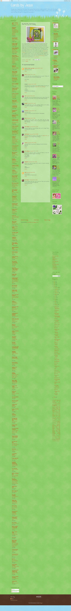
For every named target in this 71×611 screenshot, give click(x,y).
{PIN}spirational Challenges (14, 197)
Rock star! (56, 373)
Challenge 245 (14, 410)
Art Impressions (56, 402)
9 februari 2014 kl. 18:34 (33, 180)
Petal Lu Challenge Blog (15, 474)
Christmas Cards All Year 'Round (15, 204)
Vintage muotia (57, 324)
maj (55, 299)
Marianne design (54, 421)
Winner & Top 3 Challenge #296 (14, 240)
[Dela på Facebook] (38, 59)
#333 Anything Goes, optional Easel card (15, 133)
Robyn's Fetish (55, 430)
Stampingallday (58, 438)
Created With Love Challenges (40, 86)
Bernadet (26, 110)
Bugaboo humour (57, 382)
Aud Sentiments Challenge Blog (15, 176)
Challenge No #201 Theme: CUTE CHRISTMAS (15, 264)
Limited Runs (58, 420)
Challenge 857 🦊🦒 (15, 24)
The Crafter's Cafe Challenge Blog (15, 131)
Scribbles (53, 263)
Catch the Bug (41, 55)
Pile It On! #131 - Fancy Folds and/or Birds (15, 560)
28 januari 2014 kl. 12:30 (31, 172)
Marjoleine (26, 161)
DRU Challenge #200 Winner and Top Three (15, 327)
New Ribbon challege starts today (15, 567)
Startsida (36, 220)
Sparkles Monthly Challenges (15, 116)
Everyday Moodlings (55, 60)
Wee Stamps (54, 269)
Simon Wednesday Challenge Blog (15, 48)
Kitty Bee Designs (15, 400)
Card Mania (14, 449)
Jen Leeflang (27, 151)
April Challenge (14, 491)
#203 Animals (14, 117)
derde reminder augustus (14, 90)
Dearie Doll (57, 407)
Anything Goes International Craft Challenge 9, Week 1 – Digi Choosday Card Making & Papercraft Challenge (15, 60)
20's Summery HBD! (58, 178)
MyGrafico (58, 424)
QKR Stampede (14, 285)
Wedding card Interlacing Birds (56, 79)
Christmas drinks (56, 344)
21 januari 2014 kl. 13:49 (31, 74)
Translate (56, 88)
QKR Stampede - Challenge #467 (14, 287)
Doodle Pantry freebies (54, 259)
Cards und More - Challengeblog (15, 517)
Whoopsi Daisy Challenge (14, 425)
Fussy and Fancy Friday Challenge (15, 436)
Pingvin (55, 364)
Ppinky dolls (58, 428)
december (56, 287)
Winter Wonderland (14, 302)
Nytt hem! (56, 389)
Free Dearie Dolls (55, 261)
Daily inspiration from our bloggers (57, 77)
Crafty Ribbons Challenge (14, 565)
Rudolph (55, 312)
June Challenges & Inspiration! (15, 229)
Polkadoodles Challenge (14, 28)
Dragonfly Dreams (15, 165)
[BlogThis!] (36, 59)
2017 (54, 281)
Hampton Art (54, 416)
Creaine (26, 142)
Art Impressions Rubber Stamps (15, 38)
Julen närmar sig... (56, 338)
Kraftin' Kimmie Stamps (15, 227)
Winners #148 (14, 401)
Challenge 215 (14, 415)
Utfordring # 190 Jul (15, 523)
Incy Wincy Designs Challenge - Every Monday (15, 268)
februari (56, 304)
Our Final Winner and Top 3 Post (15, 304)
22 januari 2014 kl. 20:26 (33, 126)
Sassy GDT (58, 431)
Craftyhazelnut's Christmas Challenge (15, 314)
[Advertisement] (35, 211)
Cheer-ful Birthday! (56, 332)
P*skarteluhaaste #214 (57, 380)
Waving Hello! (56, 359)
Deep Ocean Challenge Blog (14, 501)
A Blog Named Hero (14, 582)
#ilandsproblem (56, 361)
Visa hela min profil (14, 600)
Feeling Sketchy (14, 362)
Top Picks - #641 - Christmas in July (15, 224)
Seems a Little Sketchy (56, 435)
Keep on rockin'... (57, 323)
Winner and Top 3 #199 (15, 519)
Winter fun (56, 370)
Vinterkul (56, 318)
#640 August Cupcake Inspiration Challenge (15, 161)
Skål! (55, 368)
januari (56, 306)
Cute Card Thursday (13, 343)
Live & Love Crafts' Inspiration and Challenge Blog (15, 571)
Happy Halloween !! (15, 348)
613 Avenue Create (15, 183)
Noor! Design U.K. (15, 491)
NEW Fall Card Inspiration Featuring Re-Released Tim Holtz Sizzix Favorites (57, 37)
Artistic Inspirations (14, 414)
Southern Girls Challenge (14, 368)
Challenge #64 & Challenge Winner (15, 534)
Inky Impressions (57, 417)
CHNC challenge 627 (15, 316)
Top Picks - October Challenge (15, 573)
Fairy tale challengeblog (14, 479)
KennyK (54, 418)
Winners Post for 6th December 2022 (15, 309)
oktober (56, 291)
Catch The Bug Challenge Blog (14, 357)
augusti (56, 294)
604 (12, 112)
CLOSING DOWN (14, 249)
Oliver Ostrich (56, 326)
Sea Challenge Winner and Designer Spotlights (15, 74)
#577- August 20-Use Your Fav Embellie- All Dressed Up (15, 96)
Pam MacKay (27, 126)
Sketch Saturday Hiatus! (14, 253)
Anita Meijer (27, 180)
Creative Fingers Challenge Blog (15, 44)
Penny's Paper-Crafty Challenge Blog (15, 243)
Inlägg (13, 589)
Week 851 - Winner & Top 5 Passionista (15, 68)
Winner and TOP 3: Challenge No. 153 (15, 465)
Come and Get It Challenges (15, 512)
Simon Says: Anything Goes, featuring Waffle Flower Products (15, 51)
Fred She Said (58, 415)
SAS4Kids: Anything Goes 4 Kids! (15, 193)
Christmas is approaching (56, 308)
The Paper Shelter (15, 232)
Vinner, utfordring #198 (15, 354)
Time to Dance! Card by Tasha (15, 40)
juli (55, 296)
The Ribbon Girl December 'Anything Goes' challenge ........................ (15, 445)
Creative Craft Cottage (14, 386)
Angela (26, 103)
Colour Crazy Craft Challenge (15, 295)
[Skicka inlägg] (33, 59)
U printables (54, 266)
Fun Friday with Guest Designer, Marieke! (14, 507)
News (13, 292)
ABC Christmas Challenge (14, 153)
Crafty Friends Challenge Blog (14, 291)
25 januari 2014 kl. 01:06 (33, 161)
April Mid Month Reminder (14, 422)
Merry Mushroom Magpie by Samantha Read (15, 320)
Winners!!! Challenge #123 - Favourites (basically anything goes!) (15, 281)
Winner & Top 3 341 (15, 578)
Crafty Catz (14, 215)
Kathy (26, 118)
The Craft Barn (14, 468)
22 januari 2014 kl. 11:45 (32, 110)
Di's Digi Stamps (56, 409)
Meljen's (58, 421)
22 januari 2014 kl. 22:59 (33, 134)
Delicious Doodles (55, 408)
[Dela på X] (37, 59)
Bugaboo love (56, 350)
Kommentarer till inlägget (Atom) (32, 222)
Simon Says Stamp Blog (56, 34)
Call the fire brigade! (56, 335)
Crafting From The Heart (15, 410)
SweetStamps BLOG (14, 487)
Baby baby (56, 352)
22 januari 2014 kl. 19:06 (31, 118)
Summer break (14, 459)
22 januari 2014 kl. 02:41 (30, 96)
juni (55, 298)
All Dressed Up (56, 401)
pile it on (13, 559)
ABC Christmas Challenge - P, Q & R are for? (15, 155)
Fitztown (53, 415)
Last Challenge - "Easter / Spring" (14, 503)
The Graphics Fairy (55, 264)
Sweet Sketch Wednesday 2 (14, 101)
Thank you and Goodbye (14, 234)
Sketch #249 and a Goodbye (15, 364)
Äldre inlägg (47, 220)
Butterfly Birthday (56, 347)
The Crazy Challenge (13, 495)
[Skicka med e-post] (35, 59)
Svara (26, 71)
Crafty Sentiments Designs (15, 331)
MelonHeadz (54, 422)
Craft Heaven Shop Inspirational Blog (15, 347)
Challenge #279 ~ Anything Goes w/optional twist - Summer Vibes (15, 148)
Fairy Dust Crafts (56, 414)
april (55, 301)
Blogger (41, 603)
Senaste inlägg (24, 220)
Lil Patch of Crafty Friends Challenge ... (15, 120)
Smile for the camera (58, 109)
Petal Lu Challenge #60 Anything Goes (15, 476)
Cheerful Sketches (33, 43)
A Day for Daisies (55, 400)
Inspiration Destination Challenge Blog (14, 463)
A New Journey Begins (56, 62)
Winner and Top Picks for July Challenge (14, 212)
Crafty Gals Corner (15, 145)
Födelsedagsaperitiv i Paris (57, 340)
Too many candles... (58, 155)
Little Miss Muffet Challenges (15, 429)
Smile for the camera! (58, 132)
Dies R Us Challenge (13, 325)
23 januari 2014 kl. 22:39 (32, 142)
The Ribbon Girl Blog (14, 442)
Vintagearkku (54, 267)
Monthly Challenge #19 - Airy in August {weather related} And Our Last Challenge (15, 544)
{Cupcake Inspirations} (14, 159)
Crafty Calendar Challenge (14, 210)
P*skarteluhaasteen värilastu (57, 317)
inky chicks (14, 537)
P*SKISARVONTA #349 (14, 551)
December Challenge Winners (15, 394)
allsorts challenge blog (15, 23)
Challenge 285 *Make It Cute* (14, 128)
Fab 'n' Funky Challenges (14, 222)
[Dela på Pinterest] (39, 59)
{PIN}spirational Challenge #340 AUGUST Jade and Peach (15, 199)
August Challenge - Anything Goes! (15, 172)
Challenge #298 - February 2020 (14, 383)
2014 (54, 286)
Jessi (12, 598)
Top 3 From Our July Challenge (15, 167)
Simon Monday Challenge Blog (14, 72)
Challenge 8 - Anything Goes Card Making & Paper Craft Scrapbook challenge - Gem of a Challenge (15, 141)
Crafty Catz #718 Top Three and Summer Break (15, 217)
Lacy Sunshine (58, 418)
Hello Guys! (56, 363)
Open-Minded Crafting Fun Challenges (14, 541)
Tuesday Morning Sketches (15, 257)
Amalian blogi (56, 49)
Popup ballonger (57, 353)
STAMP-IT (56, 436)
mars (56, 303)
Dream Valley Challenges (14, 275)
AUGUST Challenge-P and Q (15, 206)
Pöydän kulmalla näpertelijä (29, 68)
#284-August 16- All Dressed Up (15, 123)
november (56, 289)
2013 (54, 397)
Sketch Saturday (15, 252)
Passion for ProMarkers (14, 66)
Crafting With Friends (14, 405)
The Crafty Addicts (15, 397)
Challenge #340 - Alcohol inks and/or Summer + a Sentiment (15, 179)
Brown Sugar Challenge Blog (14, 381)
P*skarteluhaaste (15, 549)
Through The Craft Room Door (15, 307)
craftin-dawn (27, 134)
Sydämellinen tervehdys (56, 314)
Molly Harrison (54, 423)
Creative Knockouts (15, 93)
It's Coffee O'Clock (56, 394)
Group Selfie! (58, 121)
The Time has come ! (15, 359)
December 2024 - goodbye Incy (15, 271)
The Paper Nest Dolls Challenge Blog (14, 419)
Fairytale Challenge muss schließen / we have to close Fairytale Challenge (15, 482)
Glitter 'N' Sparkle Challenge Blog (15, 527)
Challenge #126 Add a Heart (15, 388)
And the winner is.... (15, 258)
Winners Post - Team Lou (14, 370)
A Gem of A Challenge (14, 137)
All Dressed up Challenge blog (14, 78)
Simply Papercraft (15, 458)
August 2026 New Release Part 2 (15, 80)
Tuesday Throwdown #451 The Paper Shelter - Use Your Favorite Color (15, 376)
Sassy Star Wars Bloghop (58, 167)
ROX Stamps (56, 41)
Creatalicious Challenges (14, 238)
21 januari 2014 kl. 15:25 (32, 84)
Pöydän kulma (56, 23)
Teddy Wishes (56, 388)
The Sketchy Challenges (14, 337)
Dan (25, 96)
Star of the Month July (15, 85)
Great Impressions (15, 554)
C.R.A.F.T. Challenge (15, 83)
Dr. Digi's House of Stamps (56, 411)
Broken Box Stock (55, 256)
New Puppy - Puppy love (56, 386)
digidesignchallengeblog (15, 248)
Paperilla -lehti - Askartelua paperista (56, 66)
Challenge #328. (14, 45)
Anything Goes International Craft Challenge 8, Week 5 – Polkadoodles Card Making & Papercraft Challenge (15, 32)
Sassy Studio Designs (56, 433)
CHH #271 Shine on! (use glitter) (15, 497)
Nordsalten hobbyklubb (14, 352)
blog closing (14, 398)
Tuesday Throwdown (14, 373)
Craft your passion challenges (15, 577)
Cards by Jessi (22, 5)
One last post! (14, 344)
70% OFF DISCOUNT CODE (15, 470)
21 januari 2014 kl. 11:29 (38, 68)
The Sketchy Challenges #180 (14, 339)
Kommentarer (14, 591)
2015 (54, 284)
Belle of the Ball (57, 372)
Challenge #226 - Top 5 (14, 438)
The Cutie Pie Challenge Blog (14, 262)
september (57, 292)
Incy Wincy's (36, 57)
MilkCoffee (58, 422)
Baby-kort (56, 342)
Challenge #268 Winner (14, 529)
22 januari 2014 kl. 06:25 (31, 103)
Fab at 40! (56, 327)
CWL (31, 48)
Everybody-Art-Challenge (14, 111)
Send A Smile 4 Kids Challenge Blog (14, 190)
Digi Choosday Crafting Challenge (15, 56)
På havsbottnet (56, 378)
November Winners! (15, 583)
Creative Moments (15, 126)
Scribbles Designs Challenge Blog (15, 278)
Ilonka (26, 74)
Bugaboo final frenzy (56, 330)
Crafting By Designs (14, 392)
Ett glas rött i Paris (56, 376)
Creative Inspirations (14, 171)
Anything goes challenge (14, 333)
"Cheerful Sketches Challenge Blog (15, 89)
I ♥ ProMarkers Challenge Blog (14, 106)
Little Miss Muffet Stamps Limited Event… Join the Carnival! (15, 432)
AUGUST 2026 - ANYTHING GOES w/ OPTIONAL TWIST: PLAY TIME (15, 186)
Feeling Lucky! (58, 144)
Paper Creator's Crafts (14, 532)
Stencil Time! (14, 488)
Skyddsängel (56, 310)
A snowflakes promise (14, 454)
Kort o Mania (14, 522)
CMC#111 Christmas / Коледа (15, 450)
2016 (54, 283)
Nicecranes (54, 425)
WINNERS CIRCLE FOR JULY (15, 103)
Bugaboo (26, 61)
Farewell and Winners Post (14, 514)
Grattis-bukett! (56, 349)
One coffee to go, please (56, 321)
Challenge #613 (14, 107)
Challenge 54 (14, 455)
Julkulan (59, 43)
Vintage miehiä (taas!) (57, 392)
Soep (25, 172)
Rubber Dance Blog (15, 318)
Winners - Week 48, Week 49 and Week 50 (15, 297)
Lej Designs (54, 419)
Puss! (55, 383)
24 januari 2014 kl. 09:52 (34, 151)
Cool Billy (55, 358)
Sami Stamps (14, 505)
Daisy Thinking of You (15, 556)
